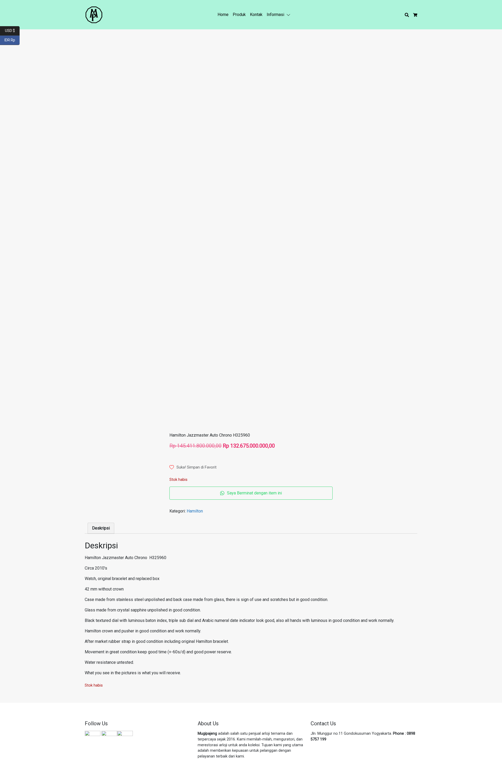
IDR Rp (12, 39)
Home (223, 14)
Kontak (256, 14)
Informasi (275, 14)
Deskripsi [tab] (101, 528)
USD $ (12, 30)
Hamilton (195, 511)
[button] (289, 14)
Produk (239, 14)
